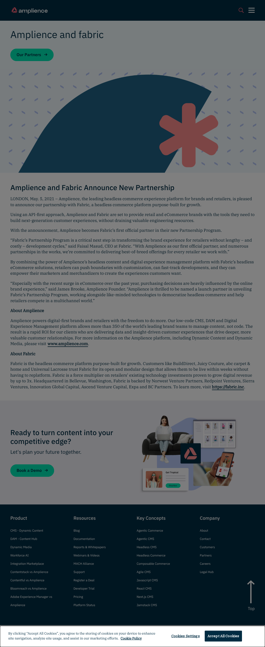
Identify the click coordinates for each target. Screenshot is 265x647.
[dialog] (132, 636)
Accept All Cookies (223, 636)
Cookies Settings (185, 636)
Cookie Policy (131, 638)
